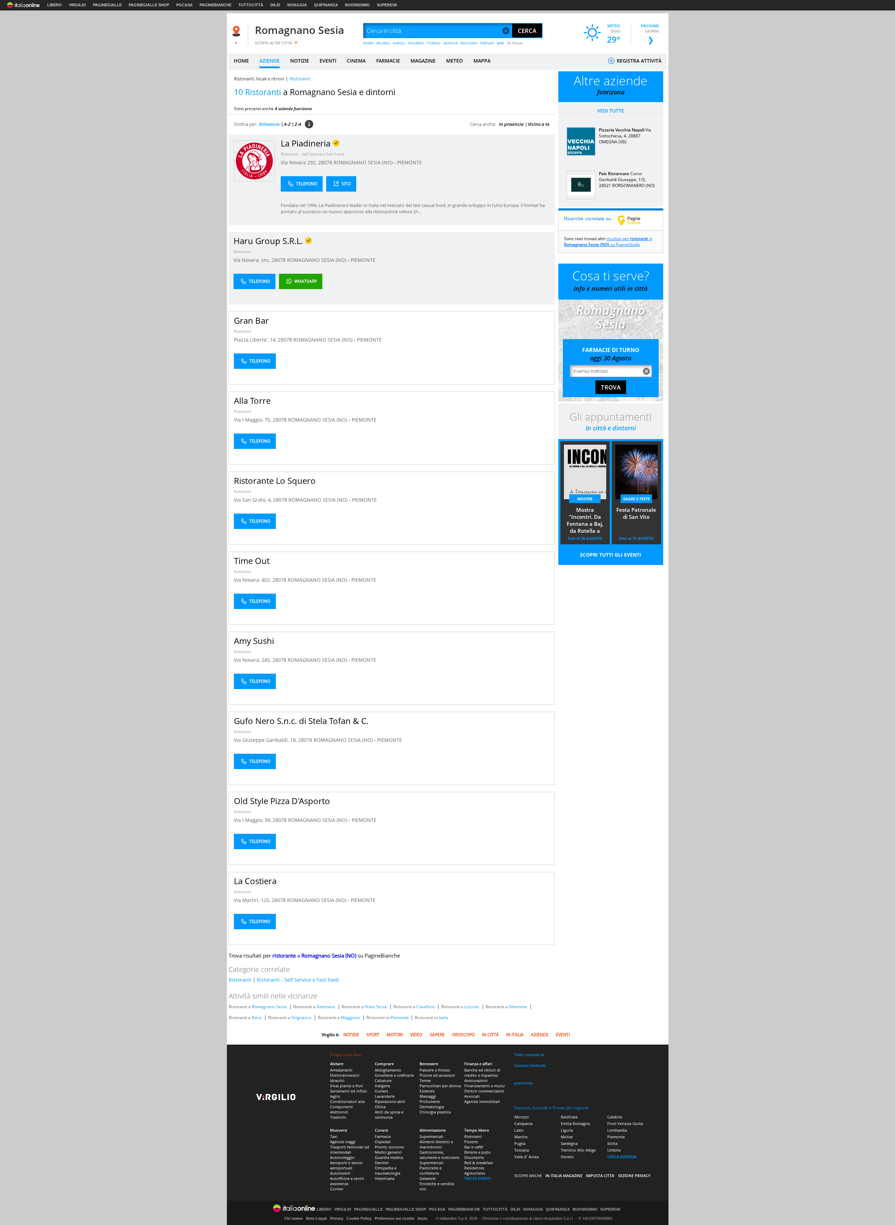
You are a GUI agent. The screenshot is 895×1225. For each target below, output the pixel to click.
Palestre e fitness (435, 1070)
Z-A (298, 124)
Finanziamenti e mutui (484, 1085)
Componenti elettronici (341, 1109)
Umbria (614, 1150)
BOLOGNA (468, 43)
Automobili (340, 1173)
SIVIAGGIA (297, 5)
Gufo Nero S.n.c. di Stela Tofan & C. (301, 720)
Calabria (614, 1116)
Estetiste (427, 1091)
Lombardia (617, 1130)
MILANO (383, 43)
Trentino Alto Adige (578, 1150)
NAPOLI (399, 43)
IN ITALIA (515, 43)
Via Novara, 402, (253, 579)
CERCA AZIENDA (621, 1156)
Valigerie (382, 1085)
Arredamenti (341, 1070)
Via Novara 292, (299, 162)
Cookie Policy (359, 1218)
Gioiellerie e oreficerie (394, 1075)
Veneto (567, 1156)
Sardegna (569, 1143)
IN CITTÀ (490, 1035)
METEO (454, 60)
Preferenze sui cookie (394, 1218)
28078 (325, 162)
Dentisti (382, 1162)
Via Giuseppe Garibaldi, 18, (266, 740)
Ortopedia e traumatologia (387, 1170)
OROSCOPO (463, 1035)
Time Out (252, 560)
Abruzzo (521, 1116)
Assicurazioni (476, 1080)
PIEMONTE (409, 162)
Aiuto (422, 1218)
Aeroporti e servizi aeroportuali (346, 1165)
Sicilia (612, 1143)
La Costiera (255, 881)
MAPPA (482, 60)
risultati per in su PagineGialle (608, 242)
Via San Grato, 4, (253, 499)
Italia (443, 1017)
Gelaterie (428, 1178)
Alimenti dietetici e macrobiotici (436, 1144)
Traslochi (338, 1117)
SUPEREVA (387, 5)
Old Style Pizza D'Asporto (282, 801)
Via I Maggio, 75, (253, 419)
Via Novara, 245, (253, 660)
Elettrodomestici (344, 1075)
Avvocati (472, 1096)
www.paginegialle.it (634, 220)
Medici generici (388, 1152)
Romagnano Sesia (299, 30)
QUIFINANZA (326, 5)
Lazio (519, 1130)
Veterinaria (384, 1178)
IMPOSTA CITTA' (600, 1175)
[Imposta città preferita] (237, 31)
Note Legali (316, 1218)
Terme (425, 1080)
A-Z (287, 124)
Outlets (381, 1091)
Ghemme (518, 1007)
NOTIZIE (299, 60)
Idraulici (337, 1080)
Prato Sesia (376, 1007)
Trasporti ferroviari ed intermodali (349, 1149)
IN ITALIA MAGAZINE (563, 1175)
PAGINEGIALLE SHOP (149, 5)
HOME (241, 60)
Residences (474, 1167)
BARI (500, 43)
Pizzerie (471, 1141)
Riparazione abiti (390, 1101)
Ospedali (383, 1141)
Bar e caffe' (474, 1146)
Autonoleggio (342, 1157)
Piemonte (400, 1017)
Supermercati (431, 1136)
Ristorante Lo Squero (275, 480)
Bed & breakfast (478, 1162)
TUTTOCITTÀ (250, 5)
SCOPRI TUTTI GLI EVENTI (610, 554)
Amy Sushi (254, 640)
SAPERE (437, 1035)
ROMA (368, 43)
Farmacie (383, 1136)
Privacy (336, 1218)
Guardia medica (389, 1157)
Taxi (333, 1136)
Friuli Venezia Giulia (625, 1123)
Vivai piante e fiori (346, 1085)
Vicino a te (539, 124)
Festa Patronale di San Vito (636, 513)
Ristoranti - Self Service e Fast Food (312, 154)
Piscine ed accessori (437, 1075)
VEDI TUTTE (610, 110)
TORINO (434, 43)
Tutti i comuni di (529, 1054)
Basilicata (569, 1116)
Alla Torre (252, 400)
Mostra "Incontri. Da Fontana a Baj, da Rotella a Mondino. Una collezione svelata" (585, 521)
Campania (523, 1123)
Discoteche (474, 1157)
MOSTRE (585, 498)
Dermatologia (432, 1106)
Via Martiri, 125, (253, 900)
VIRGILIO (77, 5)
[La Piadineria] (254, 161)
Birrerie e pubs (477, 1152)
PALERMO (416, 43)
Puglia (519, 1143)
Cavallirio (425, 1007)
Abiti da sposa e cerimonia (389, 1114)
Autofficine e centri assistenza (347, 1181)
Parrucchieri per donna (440, 1085)
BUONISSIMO (357, 5)
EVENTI (328, 60)
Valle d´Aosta (526, 1156)
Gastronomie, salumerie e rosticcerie (439, 1154)
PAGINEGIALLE (107, 5)
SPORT (372, 1035)
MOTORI (395, 1035)
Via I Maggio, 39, (253, 820)
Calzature (383, 1080)
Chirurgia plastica (435, 1112)
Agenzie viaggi (343, 1141)
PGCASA (184, 5)
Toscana (521, 1150)
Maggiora (350, 1017)
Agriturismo (474, 1173)
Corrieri (336, 1188)
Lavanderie (385, 1096)
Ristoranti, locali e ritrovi (259, 79)
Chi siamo (293, 1218)
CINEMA (356, 60)
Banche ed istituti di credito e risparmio (482, 1072)
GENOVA (450, 43)
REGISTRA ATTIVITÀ (638, 60)
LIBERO (54, 5)
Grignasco (301, 1017)
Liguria (567, 1130)
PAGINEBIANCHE (215, 5)
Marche (521, 1136)
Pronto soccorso (389, 1146)
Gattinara (325, 1007)
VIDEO (416, 1035)
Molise (567, 1136)
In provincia (511, 124)
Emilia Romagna (575, 1123)
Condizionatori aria (347, 1101)
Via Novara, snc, (253, 260)
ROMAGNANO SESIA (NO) (364, 162)
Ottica (380, 1106)
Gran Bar (251, 320)
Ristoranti (242, 251)
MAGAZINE (423, 60)
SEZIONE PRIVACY (634, 1175)
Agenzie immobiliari (482, 1101)
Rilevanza (269, 124)
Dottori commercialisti (484, 1091)
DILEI (275, 5)
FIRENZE (487, 43)
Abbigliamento (388, 1070)
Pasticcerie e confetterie (431, 1170)
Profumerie (430, 1101)
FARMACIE (388, 60)
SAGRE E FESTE (636, 498)
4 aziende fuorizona (293, 109)
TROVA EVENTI (477, 1178)
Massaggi (428, 1096)
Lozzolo (471, 1007)
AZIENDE (269, 60)
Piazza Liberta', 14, (256, 339)
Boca (257, 1017)
